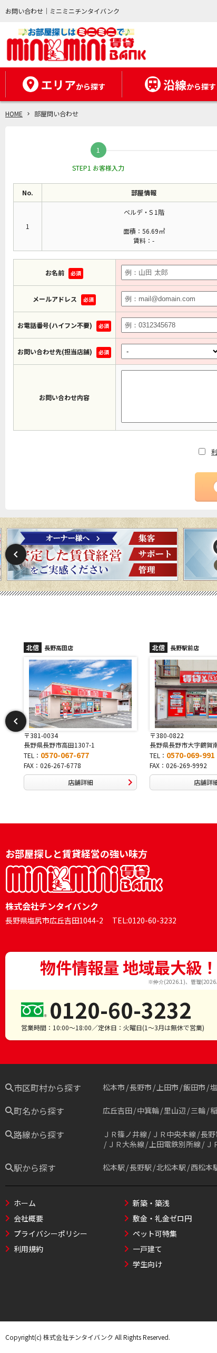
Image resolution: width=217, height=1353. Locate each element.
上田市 (167, 1087)
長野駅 (141, 1167)
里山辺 (175, 1110)
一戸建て (147, 1248)
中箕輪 (148, 1110)
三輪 (198, 1110)
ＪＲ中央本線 (174, 1134)
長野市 (141, 1087)
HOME (14, 113)
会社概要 (28, 1218)
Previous (15, 554)
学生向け (147, 1264)
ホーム (25, 1203)
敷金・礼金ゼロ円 (162, 1218)
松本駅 (114, 1167)
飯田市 (194, 1087)
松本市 (114, 1087)
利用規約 (28, 1248)
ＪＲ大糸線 (125, 1144)
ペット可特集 (155, 1233)
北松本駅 (171, 1167)
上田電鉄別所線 (175, 1144)
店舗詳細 (80, 782)
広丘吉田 (117, 1110)
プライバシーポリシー (50, 1233)
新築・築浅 (151, 1203)
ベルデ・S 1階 (144, 211)
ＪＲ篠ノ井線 (125, 1134)
